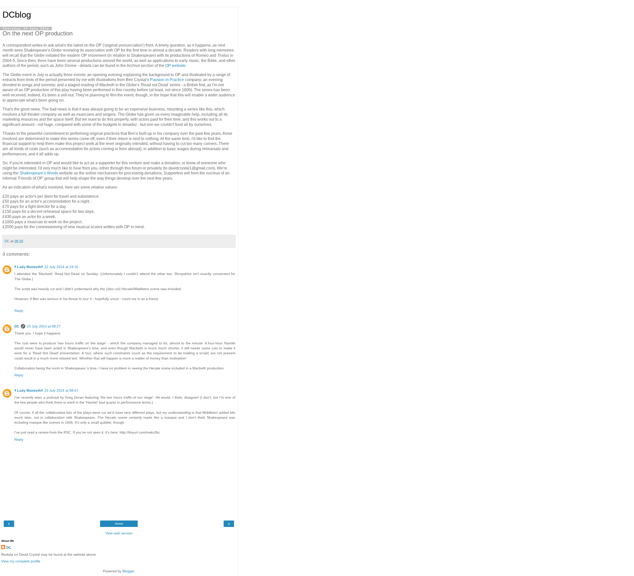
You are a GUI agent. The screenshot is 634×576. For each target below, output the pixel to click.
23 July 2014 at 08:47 (61, 390)
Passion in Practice (167, 80)
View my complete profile (20, 561)
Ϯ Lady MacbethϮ (28, 267)
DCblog (16, 14)
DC (16, 326)
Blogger (128, 571)
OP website (175, 65)
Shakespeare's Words (39, 173)
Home (119, 523)
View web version (118, 533)
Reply (18, 311)
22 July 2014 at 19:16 (61, 267)
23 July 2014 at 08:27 (44, 326)
